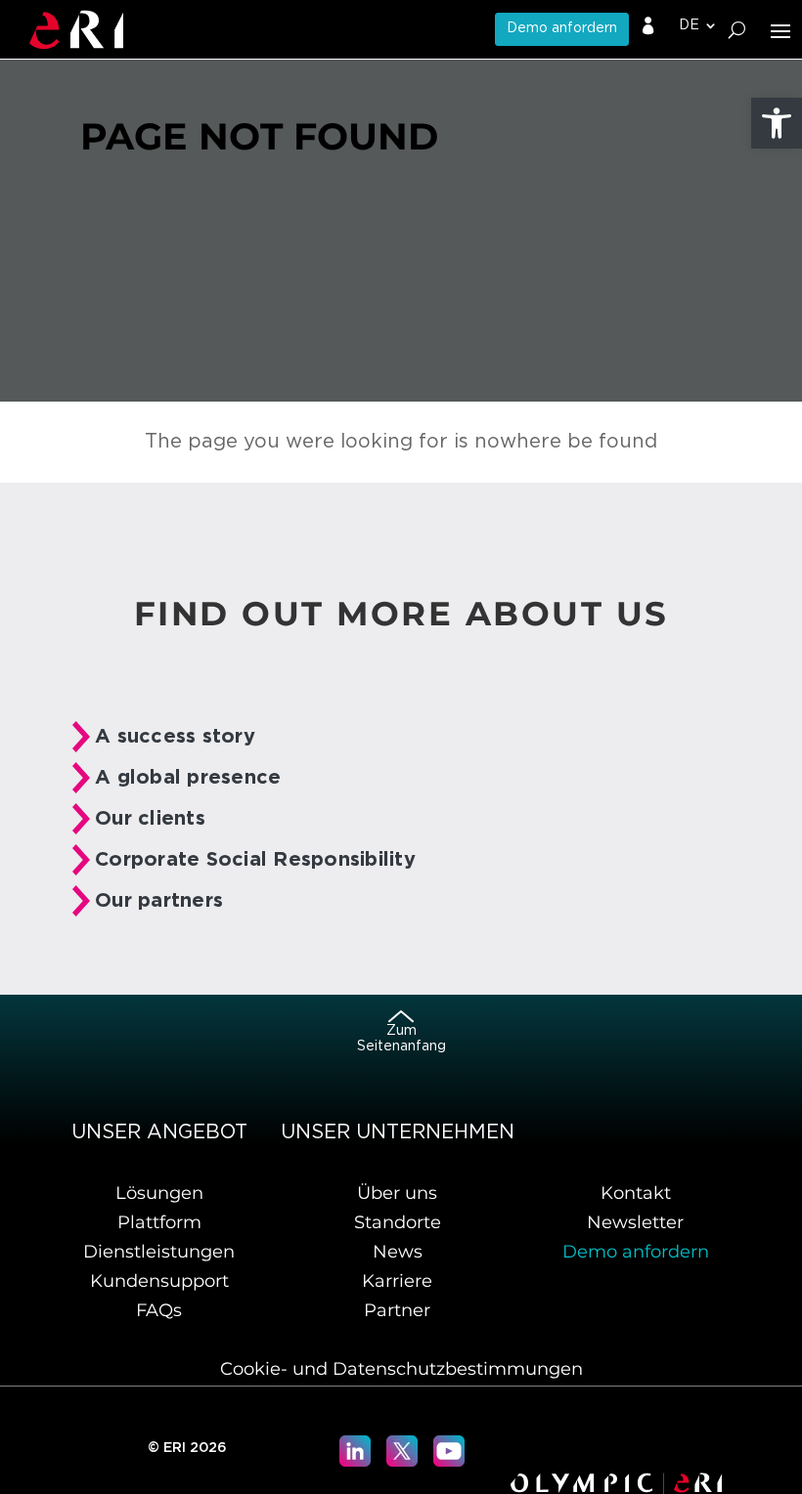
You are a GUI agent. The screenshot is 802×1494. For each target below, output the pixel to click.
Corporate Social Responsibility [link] (255, 860)
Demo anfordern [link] (562, 28)
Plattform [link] (159, 1222)
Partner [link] (397, 1310)
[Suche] (737, 29)
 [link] (648, 26)
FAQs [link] (159, 1310)
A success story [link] (175, 737)
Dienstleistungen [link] (159, 1251)
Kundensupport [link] (159, 1281)
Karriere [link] (397, 1281)
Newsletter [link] (635, 1222)
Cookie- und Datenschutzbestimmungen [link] (401, 1369)
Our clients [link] (150, 819)
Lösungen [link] (159, 1193)
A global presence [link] (188, 778)
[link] (776, 123)
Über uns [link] (397, 1193)
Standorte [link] (397, 1222)
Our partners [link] (159, 901)
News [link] (398, 1251)
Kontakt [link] (636, 1193)
